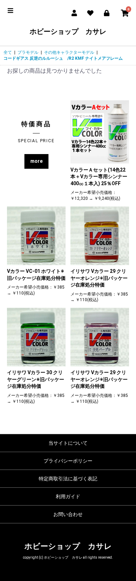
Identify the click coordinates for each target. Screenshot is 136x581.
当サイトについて (68, 443)
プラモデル (27, 52)
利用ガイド (68, 496)
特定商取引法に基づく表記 (68, 478)
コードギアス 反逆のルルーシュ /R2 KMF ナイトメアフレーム (63, 58)
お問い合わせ (68, 514)
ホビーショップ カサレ (68, 31)
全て (7, 52)
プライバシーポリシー (68, 461)
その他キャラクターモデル (69, 52)
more (36, 161)
